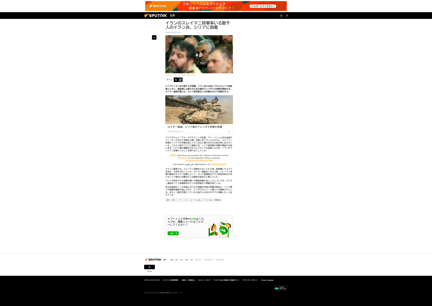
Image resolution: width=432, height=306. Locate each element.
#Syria (184, 158)
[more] (229, 131)
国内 (176, 260)
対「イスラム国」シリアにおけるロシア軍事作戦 (205, 200)
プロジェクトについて (152, 280)
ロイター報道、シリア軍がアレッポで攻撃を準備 (195, 126)
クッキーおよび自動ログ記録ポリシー (226, 280)
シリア (179, 200)
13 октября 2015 (219, 164)
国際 (167, 200)
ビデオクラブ (220, 260)
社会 (191, 260)
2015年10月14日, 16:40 (173, 32)
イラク (186, 200)
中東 (173, 200)
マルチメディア (209, 260)
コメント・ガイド (204, 280)
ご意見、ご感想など (188, 280)
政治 (181, 260)
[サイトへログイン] (281, 15)
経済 (186, 260)
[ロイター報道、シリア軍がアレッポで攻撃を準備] (199, 109)
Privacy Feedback (267, 280)
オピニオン (198, 260)
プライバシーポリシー (250, 280)
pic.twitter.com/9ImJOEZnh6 (199, 160)
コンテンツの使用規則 (170, 280)
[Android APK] (280, 288)
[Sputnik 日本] (156, 18)
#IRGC (173, 155)
